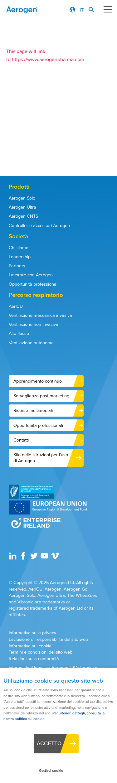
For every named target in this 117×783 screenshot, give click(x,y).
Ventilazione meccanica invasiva (40, 315)
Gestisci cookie (51, 770)
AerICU (16, 306)
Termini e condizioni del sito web (40, 652)
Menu (107, 9)
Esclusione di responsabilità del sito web (48, 639)
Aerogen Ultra (22, 207)
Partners (17, 265)
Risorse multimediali (33, 410)
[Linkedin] (13, 558)
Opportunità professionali (33, 284)
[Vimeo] (56, 558)
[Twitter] (34, 558)
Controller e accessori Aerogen (39, 225)
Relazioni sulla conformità (34, 658)
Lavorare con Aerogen (31, 274)
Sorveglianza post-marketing (41, 395)
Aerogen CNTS (23, 216)
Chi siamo (18, 247)
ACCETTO (49, 743)
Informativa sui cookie (30, 646)
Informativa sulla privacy (32, 633)
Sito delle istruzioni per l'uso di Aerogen (40, 457)
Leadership (20, 256)
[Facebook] (24, 558)
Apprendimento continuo (37, 381)
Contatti (21, 440)
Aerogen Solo (22, 198)
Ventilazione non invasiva (33, 324)
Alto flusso (19, 333)
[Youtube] (45, 558)
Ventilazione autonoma (31, 342)
